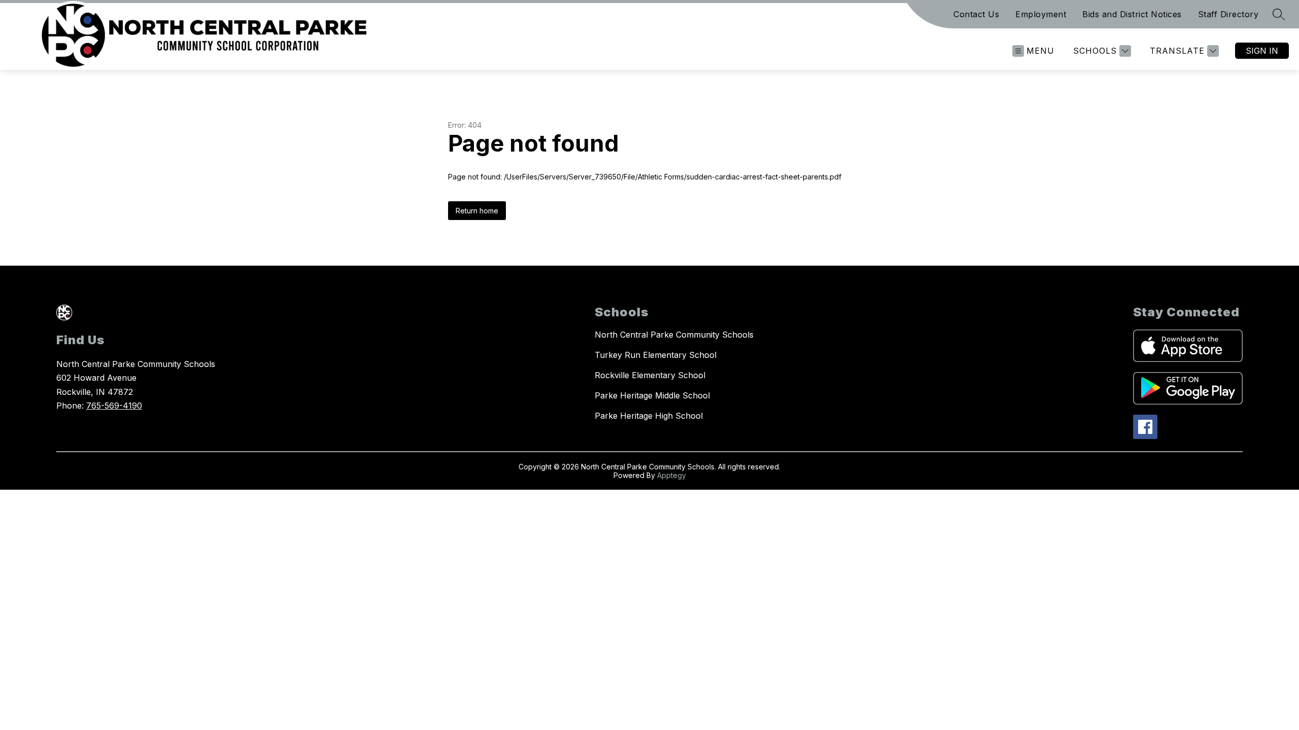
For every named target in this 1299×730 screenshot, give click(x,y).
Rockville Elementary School (650, 375)
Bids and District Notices (1132, 14)
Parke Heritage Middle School (652, 395)
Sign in (1262, 51)
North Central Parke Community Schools (674, 335)
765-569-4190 (114, 405)
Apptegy (671, 475)
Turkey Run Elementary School (655, 355)
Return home (477, 210)
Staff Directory (1228, 14)
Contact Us (976, 14)
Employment (1040, 14)
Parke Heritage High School (649, 416)
